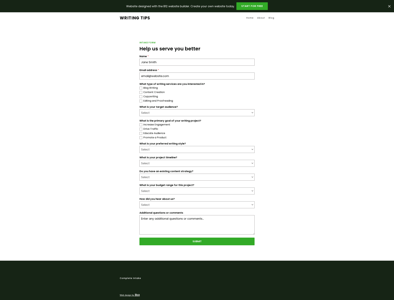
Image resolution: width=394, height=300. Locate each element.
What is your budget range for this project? (166, 185)
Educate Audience (154, 133)
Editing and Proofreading (158, 100)
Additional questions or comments (161, 212)
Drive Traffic (150, 128)
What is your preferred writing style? (162, 143)
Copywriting (150, 96)
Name (144, 56)
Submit (197, 241)
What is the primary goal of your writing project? (170, 120)
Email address (149, 70)
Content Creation (154, 92)
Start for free (252, 6)
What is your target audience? (158, 107)
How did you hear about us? (157, 199)
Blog (271, 17)
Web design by (127, 295)
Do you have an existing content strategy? (166, 171)
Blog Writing (150, 87)
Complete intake (130, 278)
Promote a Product (155, 137)
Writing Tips (135, 17)
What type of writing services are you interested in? (172, 84)
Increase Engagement (156, 124)
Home (249, 17)
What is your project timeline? (158, 157)
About (261, 17)
